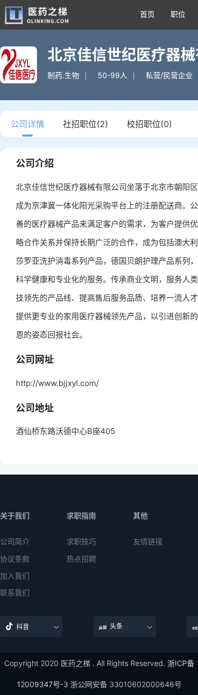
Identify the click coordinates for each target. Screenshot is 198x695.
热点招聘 (81, 559)
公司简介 (15, 541)
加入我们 (15, 576)
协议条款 (15, 559)
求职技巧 (81, 541)
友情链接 (148, 541)
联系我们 (15, 592)
